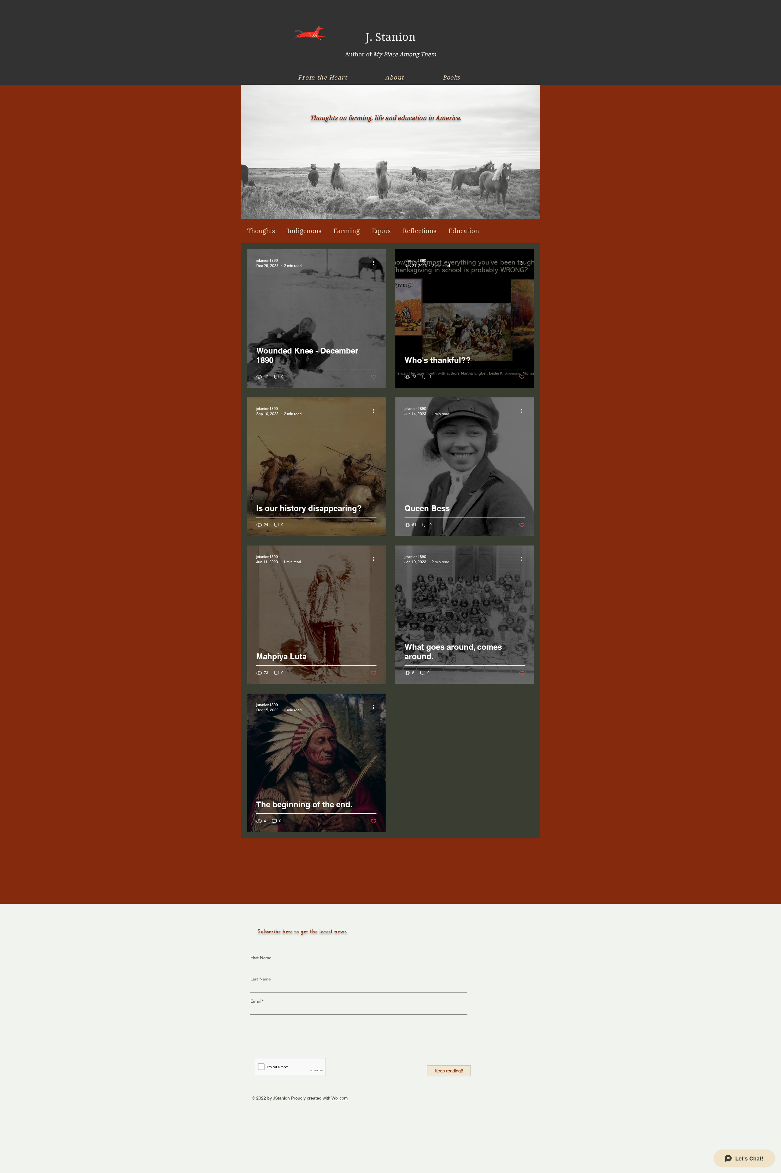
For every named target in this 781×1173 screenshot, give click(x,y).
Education (463, 231)
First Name (261, 957)
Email (255, 1001)
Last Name (260, 979)
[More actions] (375, 262)
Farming (346, 231)
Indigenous (304, 231)
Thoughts (261, 231)
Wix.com (339, 1098)
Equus (381, 231)
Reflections (419, 231)
